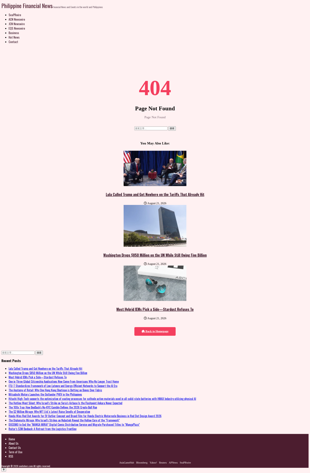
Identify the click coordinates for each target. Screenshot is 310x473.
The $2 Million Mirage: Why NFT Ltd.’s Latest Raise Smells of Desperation (49, 411)
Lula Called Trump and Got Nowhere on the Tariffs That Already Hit (155, 194)
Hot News (14, 37)
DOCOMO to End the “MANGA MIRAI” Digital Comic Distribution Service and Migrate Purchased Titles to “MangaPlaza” (74, 424)
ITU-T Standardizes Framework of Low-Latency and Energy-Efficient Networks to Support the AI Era (63, 386)
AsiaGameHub (126, 462)
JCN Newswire (17, 24)
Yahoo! (153, 462)
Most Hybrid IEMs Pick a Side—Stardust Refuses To (155, 309)
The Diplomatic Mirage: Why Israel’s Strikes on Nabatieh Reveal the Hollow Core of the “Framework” (64, 420)
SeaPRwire (15, 15)
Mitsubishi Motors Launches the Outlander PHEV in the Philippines (45, 394)
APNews (173, 462)
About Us (13, 443)
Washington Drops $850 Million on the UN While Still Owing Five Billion (155, 255)
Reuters (163, 462)
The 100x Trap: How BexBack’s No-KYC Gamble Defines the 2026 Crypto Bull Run (53, 407)
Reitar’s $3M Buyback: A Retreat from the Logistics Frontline (42, 429)
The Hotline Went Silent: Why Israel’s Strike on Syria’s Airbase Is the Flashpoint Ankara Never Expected (65, 403)
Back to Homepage (156, 331)
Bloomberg (141, 462)
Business (14, 33)
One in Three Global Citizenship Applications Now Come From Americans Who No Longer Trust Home (64, 381)
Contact (13, 41)
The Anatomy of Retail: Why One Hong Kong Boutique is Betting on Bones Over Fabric (55, 390)
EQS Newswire (17, 28)
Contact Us (15, 448)
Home (12, 439)
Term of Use (15, 452)
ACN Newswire (17, 19)
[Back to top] (3, 470)
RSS (11, 456)
